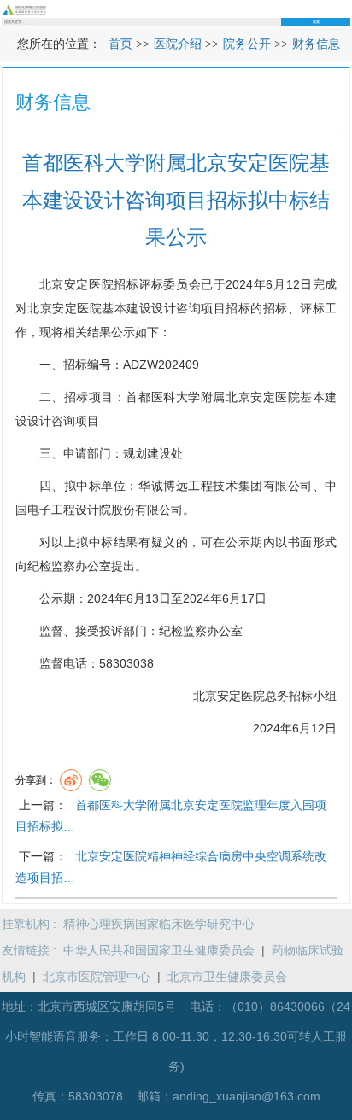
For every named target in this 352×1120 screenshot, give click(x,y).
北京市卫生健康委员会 (227, 976)
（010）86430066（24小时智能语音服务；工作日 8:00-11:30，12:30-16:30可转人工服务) (177, 1036)
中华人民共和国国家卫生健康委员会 (159, 950)
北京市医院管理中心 (96, 976)
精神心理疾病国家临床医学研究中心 (159, 923)
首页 (120, 44)
